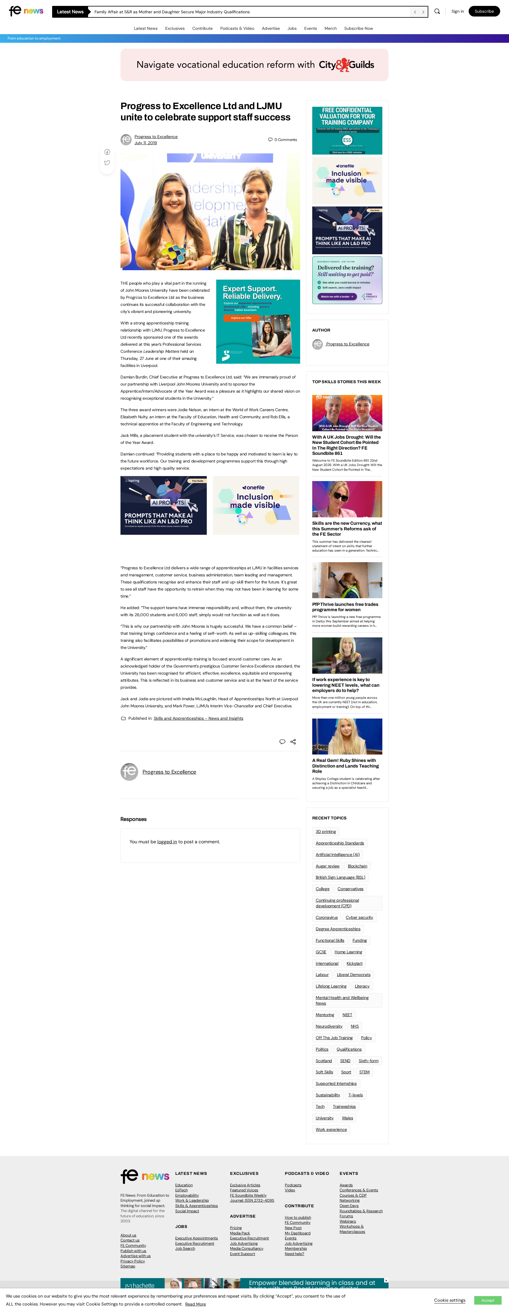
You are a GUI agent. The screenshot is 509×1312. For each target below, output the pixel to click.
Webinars (348, 1221)
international (327, 963)
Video (290, 1190)
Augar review (328, 866)
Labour (322, 974)
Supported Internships (336, 1083)
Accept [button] (488, 1300)
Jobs (292, 28)
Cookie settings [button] (449, 1300)
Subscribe (484, 11)
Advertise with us (135, 1255)
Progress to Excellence (156, 136)
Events (310, 28)
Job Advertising (244, 1243)
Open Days (349, 1205)
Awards (346, 1185)
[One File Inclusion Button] (256, 531)
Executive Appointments (196, 1238)
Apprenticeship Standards (340, 843)
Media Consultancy (246, 1248)
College (322, 888)
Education (184, 1185)
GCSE (321, 952)
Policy (366, 1037)
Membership (296, 1248)
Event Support (242, 1253)
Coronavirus (327, 917)
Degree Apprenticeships (338, 928)
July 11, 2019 (146, 142)
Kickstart (355, 963)
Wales (347, 1118)
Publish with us (133, 1250)
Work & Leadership (192, 1200)
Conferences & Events (359, 1190)
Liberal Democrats (354, 974)
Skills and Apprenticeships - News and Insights (198, 718)
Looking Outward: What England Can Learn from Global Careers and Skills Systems (173, 11)
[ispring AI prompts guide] (163, 531)
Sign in (458, 11)
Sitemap (127, 1266)
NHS (355, 1026)
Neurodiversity (329, 1026)
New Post (293, 1227)
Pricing (236, 1227)
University (325, 1118)
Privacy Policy (132, 1261)
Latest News (146, 28)
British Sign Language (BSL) (340, 877)
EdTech (181, 1190)
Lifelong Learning (331, 986)
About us (128, 1235)
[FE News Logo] (26, 11)
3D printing (326, 831)
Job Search (185, 1248)
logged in (167, 842)
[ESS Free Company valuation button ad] (347, 130)
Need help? (294, 1253)
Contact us (130, 1240)
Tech (320, 1106)
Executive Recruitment (194, 1243)
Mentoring (325, 1014)
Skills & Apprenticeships (196, 1205)
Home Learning (348, 952)
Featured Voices (244, 1190)
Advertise (271, 28)
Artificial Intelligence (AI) (337, 854)
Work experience (331, 1129)
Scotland (324, 1060)
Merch (331, 28)
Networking (350, 1200)
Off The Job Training (334, 1037)
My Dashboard (297, 1233)
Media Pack (240, 1233)
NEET (347, 1014)
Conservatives (350, 888)
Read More (195, 1304)
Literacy (362, 986)
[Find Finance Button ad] (347, 279)
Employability (187, 1195)
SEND (345, 1060)
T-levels (355, 1095)
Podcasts (293, 1185)
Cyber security (359, 917)
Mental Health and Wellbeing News (342, 1000)
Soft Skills (324, 1072)
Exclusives (175, 28)
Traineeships (344, 1106)
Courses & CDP (353, 1195)
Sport (346, 1072)
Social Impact (187, 1210)
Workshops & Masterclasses (352, 1229)
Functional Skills (330, 940)
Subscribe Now (358, 28)
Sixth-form (369, 1060)
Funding (360, 940)
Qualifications (349, 1049)
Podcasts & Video (237, 28)
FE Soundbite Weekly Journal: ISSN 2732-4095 (252, 1198)
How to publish (298, 1217)
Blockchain (357, 866)
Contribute (202, 28)
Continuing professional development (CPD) (337, 903)
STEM (364, 1072)
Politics (322, 1049)
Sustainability (328, 1095)
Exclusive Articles (245, 1185)
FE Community (133, 1245)
